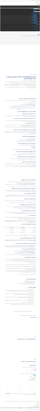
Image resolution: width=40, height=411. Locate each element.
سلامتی (35, 73)
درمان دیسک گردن (18, 393)
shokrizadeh (31, 74)
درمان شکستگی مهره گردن (11, 393)
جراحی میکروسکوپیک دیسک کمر (27, 393)
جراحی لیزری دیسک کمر (30, 393)
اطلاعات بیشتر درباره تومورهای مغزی (20, 109)
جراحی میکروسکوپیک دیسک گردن (22, 393)
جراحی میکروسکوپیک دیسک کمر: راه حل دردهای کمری (28, 361)
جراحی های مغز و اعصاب (32, 378)
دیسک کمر (8, 393)
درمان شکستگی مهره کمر (15, 393)
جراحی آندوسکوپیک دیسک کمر (34, 393)
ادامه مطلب (35, 363)
